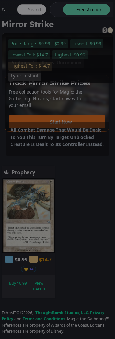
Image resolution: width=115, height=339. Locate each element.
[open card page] (50, 172)
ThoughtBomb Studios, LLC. (62, 312)
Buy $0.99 (18, 283)
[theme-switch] (55, 9)
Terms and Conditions (44, 318)
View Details (39, 286)
